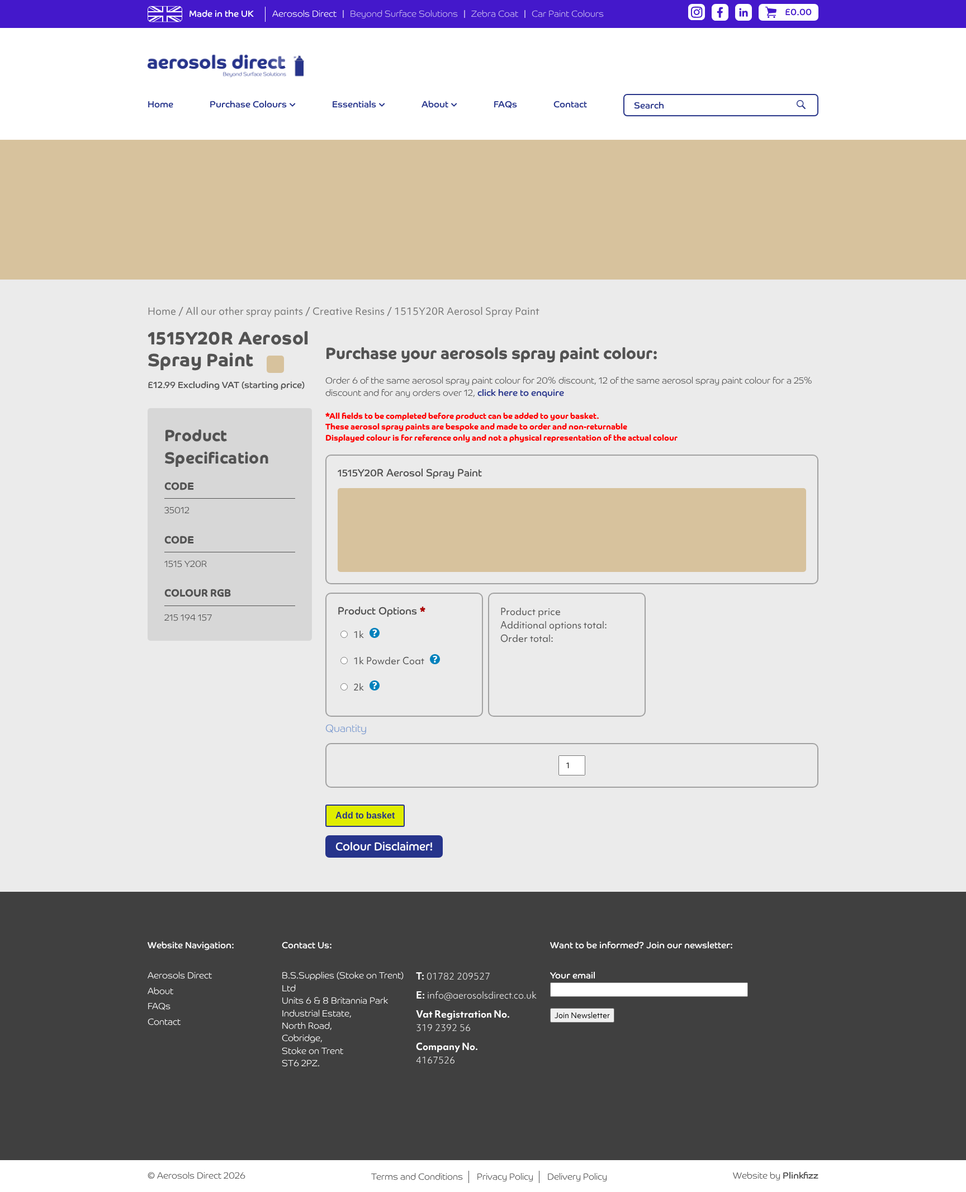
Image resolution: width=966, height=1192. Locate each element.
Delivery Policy (577, 1176)
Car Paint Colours (568, 14)
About (435, 104)
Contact (570, 104)
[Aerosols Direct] (226, 66)
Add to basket (365, 815)
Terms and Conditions (417, 1176)
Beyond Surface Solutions (404, 14)
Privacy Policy (505, 1176)
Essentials (354, 104)
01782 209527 (458, 975)
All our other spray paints (244, 311)
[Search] (801, 105)
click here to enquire (520, 393)
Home (160, 104)
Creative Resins (348, 311)
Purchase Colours (248, 104)
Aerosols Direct (304, 14)
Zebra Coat (494, 14)
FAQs (505, 104)
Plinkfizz (800, 1175)
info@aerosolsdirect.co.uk (482, 994)
